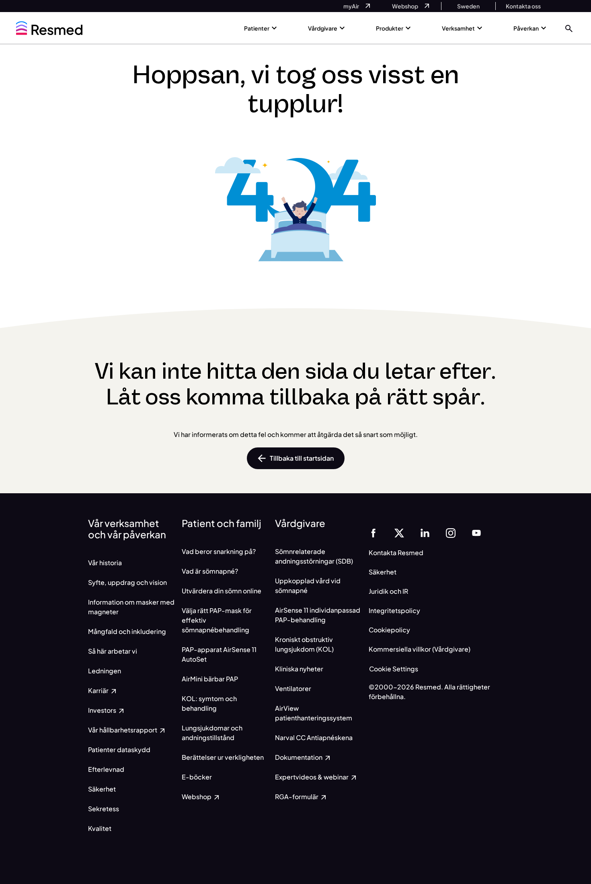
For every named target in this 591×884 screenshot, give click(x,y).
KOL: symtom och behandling (209, 703)
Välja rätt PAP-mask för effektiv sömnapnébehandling (217, 620)
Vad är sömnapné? (210, 571)
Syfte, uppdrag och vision (127, 582)
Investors (102, 710)
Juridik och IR (388, 591)
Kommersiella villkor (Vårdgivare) (419, 649)
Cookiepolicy (389, 630)
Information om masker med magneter (131, 607)
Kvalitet (99, 828)
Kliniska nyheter (299, 669)
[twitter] (399, 532)
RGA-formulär (297, 796)
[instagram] (451, 532)
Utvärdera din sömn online (221, 591)
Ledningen (104, 671)
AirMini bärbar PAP (210, 679)
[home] (49, 28)
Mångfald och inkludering (127, 631)
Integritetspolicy (394, 610)
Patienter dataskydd (119, 749)
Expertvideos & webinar (312, 777)
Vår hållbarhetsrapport (123, 730)
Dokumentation (299, 757)
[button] (569, 28)
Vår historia (105, 562)
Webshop (197, 796)
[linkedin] (425, 532)
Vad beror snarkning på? (219, 551)
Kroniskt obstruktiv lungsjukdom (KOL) (304, 644)
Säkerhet (102, 789)
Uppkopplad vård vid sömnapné (308, 585)
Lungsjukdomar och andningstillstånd (212, 733)
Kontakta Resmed (396, 552)
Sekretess (103, 808)
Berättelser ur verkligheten (223, 757)
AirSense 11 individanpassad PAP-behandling (317, 615)
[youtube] (476, 532)
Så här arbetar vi (112, 651)
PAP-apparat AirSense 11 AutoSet (219, 654)
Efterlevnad (106, 769)
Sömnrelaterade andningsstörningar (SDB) (314, 556)
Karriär (99, 690)
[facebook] (373, 532)
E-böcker (197, 777)
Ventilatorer (293, 688)
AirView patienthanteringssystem (313, 713)
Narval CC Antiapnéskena (314, 737)
